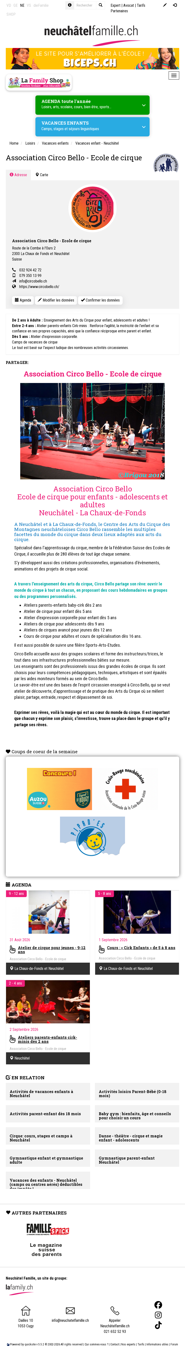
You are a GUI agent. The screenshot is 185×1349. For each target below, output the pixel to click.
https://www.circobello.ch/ (39, 286)
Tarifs (141, 1344)
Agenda (25, 300)
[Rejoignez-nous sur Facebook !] (158, 1305)
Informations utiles (157, 1344)
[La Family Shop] (39, 82)
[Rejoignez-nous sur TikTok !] (158, 1325)
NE (22, 5)
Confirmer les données (102, 300)
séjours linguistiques (84, 129)
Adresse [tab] (20, 175)
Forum (174, 1344)
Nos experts (128, 1344)
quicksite (30, 1344)
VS (29, 5)
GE (15, 5)
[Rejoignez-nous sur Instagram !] (158, 1315)
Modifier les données (58, 300)
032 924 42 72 (30, 270)
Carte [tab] (43, 175)
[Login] (174, 5)
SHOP (11, 14)
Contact (114, 1344)
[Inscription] (164, 5)
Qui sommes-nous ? (96, 1344)
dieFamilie (41, 5)
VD (9, 5)
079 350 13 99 (30, 275)
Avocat (128, 5)
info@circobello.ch (33, 281)
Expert (115, 5)
